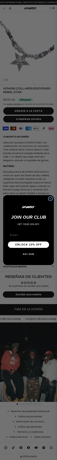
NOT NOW (28, 254)
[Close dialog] (50, 199)
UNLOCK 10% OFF (28, 244)
